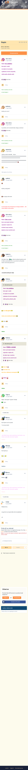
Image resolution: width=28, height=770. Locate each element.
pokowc (8, 106)
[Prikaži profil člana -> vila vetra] (3, 59)
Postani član (17, 597)
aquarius (8, 149)
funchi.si (3, 466)
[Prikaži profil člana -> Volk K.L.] (3, 255)
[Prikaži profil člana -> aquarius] (3, 150)
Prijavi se (6, 597)
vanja (7, 502)
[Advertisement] (14, 24)
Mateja (8, 446)
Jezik (6, 768)
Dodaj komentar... (8, 540)
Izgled (11, 768)
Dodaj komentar (14, 53)
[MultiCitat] (3, 85)
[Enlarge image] (2, 79)
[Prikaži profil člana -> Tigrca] (3, 395)
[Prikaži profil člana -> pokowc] (3, 107)
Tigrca (8, 394)
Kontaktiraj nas (19, 768)
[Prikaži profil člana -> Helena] (3, 280)
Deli (7, 547)
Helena (8, 279)
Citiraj (6, 85)
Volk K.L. (8, 254)
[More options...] (24, 60)
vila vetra (6, 46)
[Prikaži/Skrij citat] (4, 285)
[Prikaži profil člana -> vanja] (3, 502)
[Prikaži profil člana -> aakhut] (3, 179)
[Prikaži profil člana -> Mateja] (3, 446)
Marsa (8, 417)
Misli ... (8, 48)
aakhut (8, 178)
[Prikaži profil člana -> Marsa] (3, 418)
